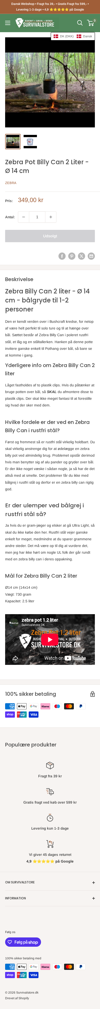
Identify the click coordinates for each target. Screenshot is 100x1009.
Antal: (10, 217)
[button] (73, 36)
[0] (90, 23)
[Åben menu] (7, 23)
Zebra (10, 183)
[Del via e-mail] (91, 256)
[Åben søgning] (80, 23)
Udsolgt (50, 236)
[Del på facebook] (62, 256)
